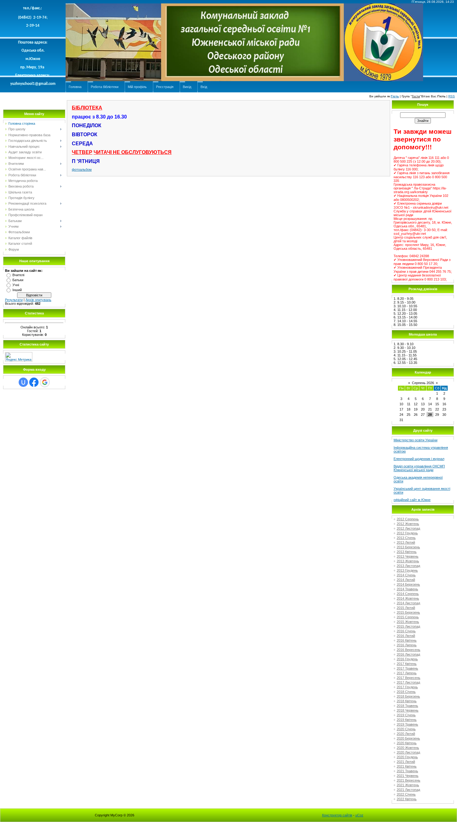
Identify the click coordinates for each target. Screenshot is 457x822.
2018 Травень (407, 706)
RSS (451, 96)
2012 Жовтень (408, 524)
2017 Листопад (408, 682)
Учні (15, 285)
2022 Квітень (407, 799)
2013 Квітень (407, 552)
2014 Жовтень (408, 598)
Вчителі (18, 275)
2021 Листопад (408, 790)
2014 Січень (406, 575)
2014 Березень (408, 584)
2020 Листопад (408, 752)
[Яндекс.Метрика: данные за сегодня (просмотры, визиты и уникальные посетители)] (18, 357)
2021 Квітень (407, 766)
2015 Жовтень (408, 622)
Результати (14, 300)
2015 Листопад (408, 626)
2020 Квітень (407, 743)
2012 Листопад (408, 528)
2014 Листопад (408, 603)
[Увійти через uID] (23, 382)
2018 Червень (407, 710)
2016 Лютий (406, 636)
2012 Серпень (408, 519)
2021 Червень (407, 776)
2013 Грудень (407, 570)
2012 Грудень (407, 533)
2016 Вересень (408, 650)
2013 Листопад (408, 566)
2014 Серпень (408, 594)
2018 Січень (406, 692)
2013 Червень (407, 556)
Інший (17, 290)
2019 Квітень (407, 720)
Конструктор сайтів (337, 815)
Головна (75, 87)
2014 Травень (407, 589)
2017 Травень (407, 668)
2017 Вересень (408, 678)
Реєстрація (164, 87)
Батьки (17, 280)
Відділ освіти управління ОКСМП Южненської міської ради (419, 468)
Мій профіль (137, 87)
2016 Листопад (408, 654)
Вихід (187, 87)
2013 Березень (408, 547)
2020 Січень (406, 729)
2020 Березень (408, 738)
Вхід (204, 87)
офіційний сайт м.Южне (412, 500)
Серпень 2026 (423, 383)
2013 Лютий (406, 542)
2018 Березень (408, 696)
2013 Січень (406, 538)
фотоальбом (82, 169)
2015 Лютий (406, 608)
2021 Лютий (406, 762)
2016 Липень (407, 645)
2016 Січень (406, 631)
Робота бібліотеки (104, 87)
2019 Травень (407, 724)
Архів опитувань (38, 300)
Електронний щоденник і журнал (419, 459)
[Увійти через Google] (45, 382)
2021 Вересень (408, 780)
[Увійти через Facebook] (34, 382)
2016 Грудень (407, 659)
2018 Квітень (407, 701)
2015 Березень (408, 612)
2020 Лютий (406, 734)
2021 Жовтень (408, 785)
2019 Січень (406, 715)
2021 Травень (407, 771)
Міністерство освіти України (415, 440)
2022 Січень (406, 794)
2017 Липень (407, 673)
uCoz (359, 815)
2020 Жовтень (408, 748)
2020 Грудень (407, 757)
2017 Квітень (407, 664)
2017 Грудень (407, 687)
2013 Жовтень (408, 561)
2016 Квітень (407, 640)
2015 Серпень (408, 617)
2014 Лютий (406, 580)
